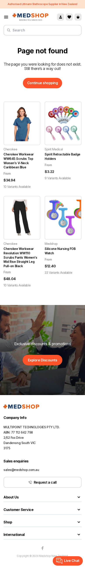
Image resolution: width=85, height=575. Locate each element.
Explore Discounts (42, 360)
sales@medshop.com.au (21, 470)
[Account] (60, 17)
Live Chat (71, 560)
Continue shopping (42, 83)
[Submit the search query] (8, 32)
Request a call (45, 482)
